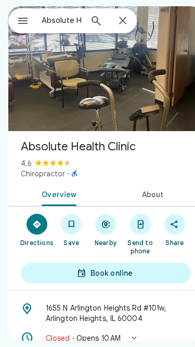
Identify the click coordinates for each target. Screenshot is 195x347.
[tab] (57, 193)
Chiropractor (43, 173)
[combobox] (62, 20)
